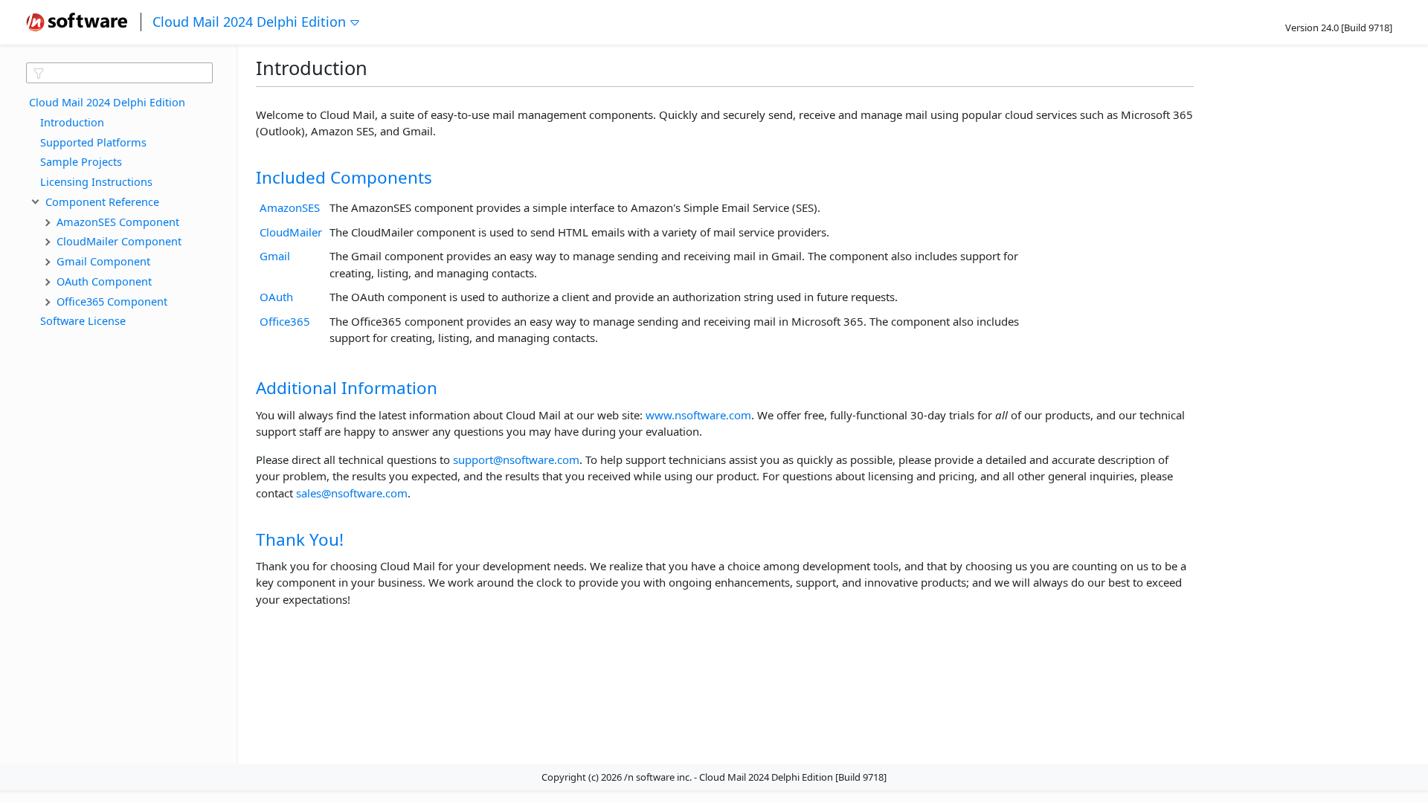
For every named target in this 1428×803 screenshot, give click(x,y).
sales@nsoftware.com (352, 493)
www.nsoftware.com (698, 414)
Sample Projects (81, 161)
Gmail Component (103, 261)
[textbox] (119, 72)
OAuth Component (104, 281)
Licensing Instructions (96, 181)
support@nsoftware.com (516, 459)
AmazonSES (290, 207)
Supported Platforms (93, 142)
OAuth (276, 296)
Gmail (275, 255)
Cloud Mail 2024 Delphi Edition (249, 21)
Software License (83, 320)
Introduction (72, 122)
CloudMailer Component (119, 240)
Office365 (285, 321)
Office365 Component (112, 301)
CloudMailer (291, 232)
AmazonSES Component (118, 221)
